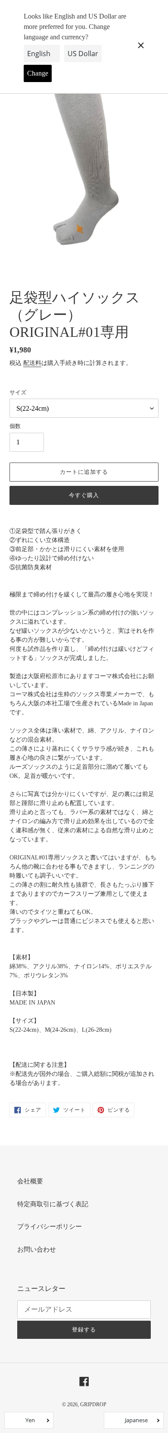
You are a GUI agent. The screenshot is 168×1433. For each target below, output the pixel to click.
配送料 (32, 363)
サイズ (17, 392)
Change (37, 73)
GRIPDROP (93, 1404)
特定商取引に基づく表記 (52, 1204)
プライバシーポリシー (49, 1226)
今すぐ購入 (84, 495)
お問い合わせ (36, 1249)
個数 (15, 426)
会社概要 (30, 1181)
